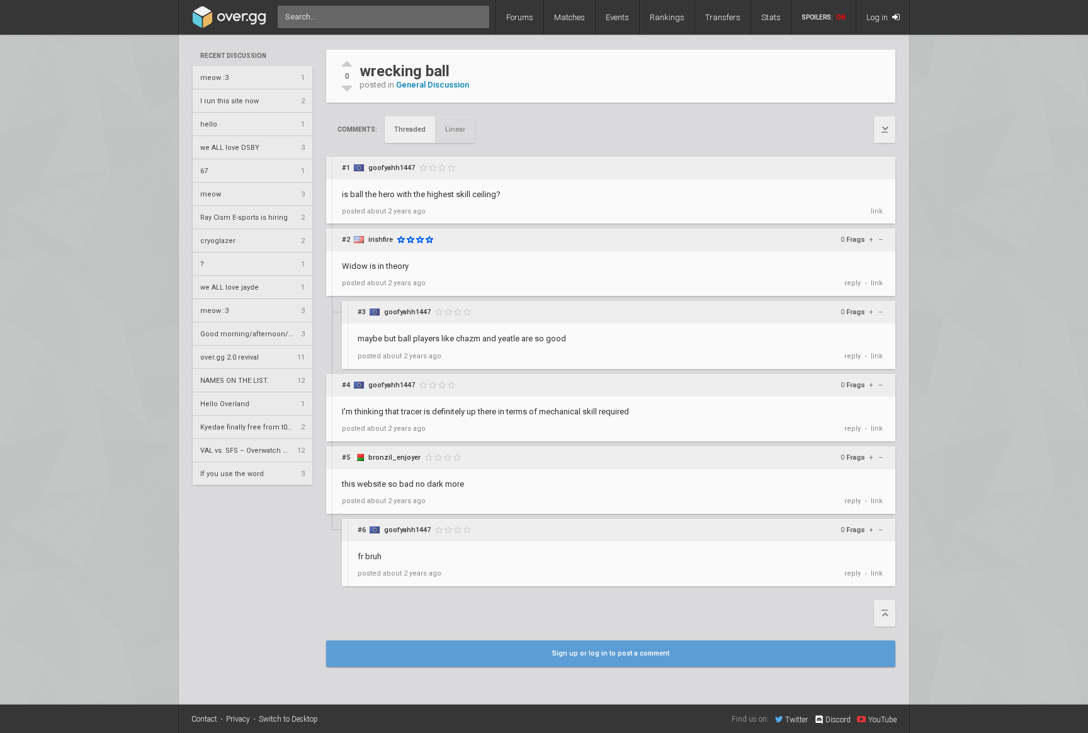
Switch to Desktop (288, 719)
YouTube (882, 719)
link (877, 211)
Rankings (667, 17)
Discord (838, 719)
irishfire (380, 240)
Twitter (796, 719)
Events (617, 17)
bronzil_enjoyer (394, 457)
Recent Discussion (233, 56)
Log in (878, 17)
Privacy (238, 719)
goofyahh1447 (391, 168)
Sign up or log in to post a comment (610, 653)
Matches (569, 17)
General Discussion (432, 84)
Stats (771, 17)
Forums (519, 17)
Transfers (722, 17)
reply (852, 283)
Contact (204, 719)
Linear (455, 129)
